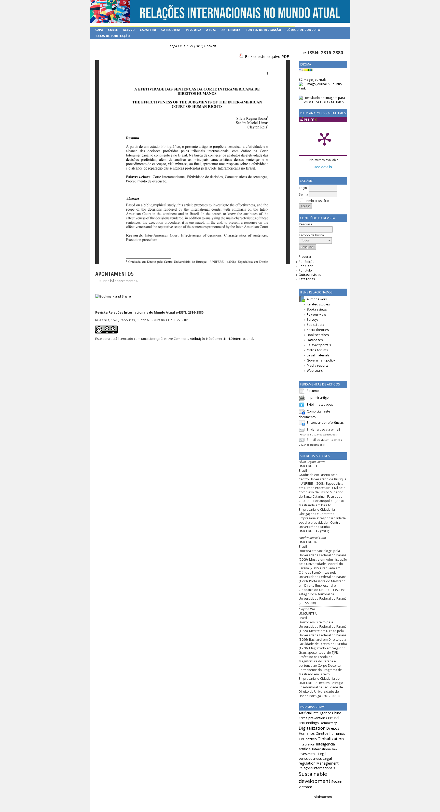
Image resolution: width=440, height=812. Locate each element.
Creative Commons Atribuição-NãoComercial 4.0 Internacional (206, 339)
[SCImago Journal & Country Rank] (323, 88)
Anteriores (231, 30)
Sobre (113, 30)
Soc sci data (315, 325)
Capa (99, 30)
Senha (303, 194)
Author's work (317, 299)
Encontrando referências (325, 422)
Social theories (318, 330)
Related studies (318, 304)
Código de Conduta (303, 30)
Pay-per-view (316, 314)
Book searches (318, 335)
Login (303, 188)
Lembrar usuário (317, 201)
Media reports (317, 365)
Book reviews (317, 309)
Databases (315, 340)
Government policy (321, 360)
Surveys (312, 319)
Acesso (129, 30)
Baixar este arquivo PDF (267, 56)
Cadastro (148, 30)
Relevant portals (319, 345)
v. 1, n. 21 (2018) (191, 46)
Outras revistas (310, 275)
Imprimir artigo (318, 397)
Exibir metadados (320, 404)
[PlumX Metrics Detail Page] (324, 138)
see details (323, 166)
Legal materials (318, 355)
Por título (305, 270)
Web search (315, 370)
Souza (211, 46)
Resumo (313, 391)
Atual (211, 30)
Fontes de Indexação (263, 30)
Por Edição (306, 262)
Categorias (307, 279)
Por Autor (306, 266)
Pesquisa (193, 30)
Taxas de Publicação (112, 36)
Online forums (317, 350)
